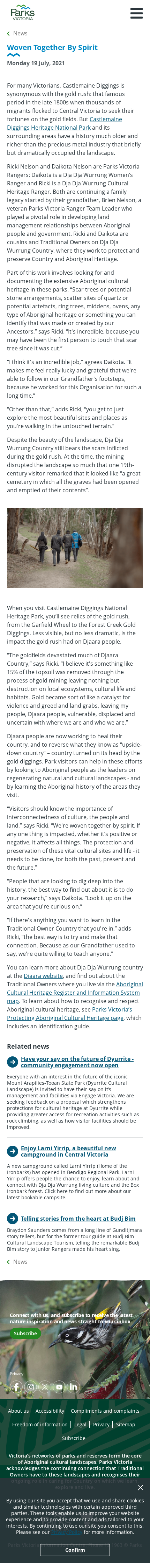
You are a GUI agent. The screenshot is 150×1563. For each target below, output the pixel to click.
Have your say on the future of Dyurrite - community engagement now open (77, 1062)
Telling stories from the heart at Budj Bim (78, 1218)
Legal (80, 1424)
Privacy (16, 1374)
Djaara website (43, 976)
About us (18, 1410)
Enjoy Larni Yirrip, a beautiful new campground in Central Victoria (68, 1151)
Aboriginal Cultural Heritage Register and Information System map (75, 992)
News (20, 33)
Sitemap (125, 1424)
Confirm (75, 1550)
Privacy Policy (66, 1532)
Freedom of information (40, 1424)
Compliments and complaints (105, 1410)
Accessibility (50, 1410)
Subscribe (25, 1333)
